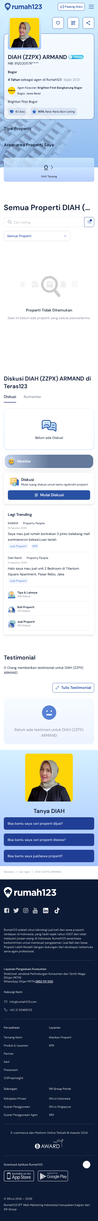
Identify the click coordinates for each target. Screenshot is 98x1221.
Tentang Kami (13, 1037)
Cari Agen (24, 871)
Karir (7, 1062)
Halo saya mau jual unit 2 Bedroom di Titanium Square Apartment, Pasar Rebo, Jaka (43, 571)
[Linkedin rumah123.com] (45, 910)
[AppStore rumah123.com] (19, 1176)
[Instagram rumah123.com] (26, 910)
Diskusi (10, 396)
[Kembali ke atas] (86, 1164)
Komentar (32, 396)
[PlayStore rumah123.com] (53, 1176)
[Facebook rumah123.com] (7, 910)
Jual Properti (18, 546)
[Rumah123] (23, 7)
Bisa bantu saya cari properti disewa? (37, 840)
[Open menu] (91, 7)
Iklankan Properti (60, 1037)
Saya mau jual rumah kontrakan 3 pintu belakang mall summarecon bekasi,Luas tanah (49, 537)
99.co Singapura (60, 1107)
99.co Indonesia (59, 1099)
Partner (9, 1054)
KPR (34, 546)
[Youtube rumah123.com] (35, 910)
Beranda (9, 871)
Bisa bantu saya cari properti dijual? (35, 823)
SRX (51, 1115)
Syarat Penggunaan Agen (21, 1115)
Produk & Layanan (16, 1045)
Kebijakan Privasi (15, 1099)
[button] (58, 23)
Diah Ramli (15, 558)
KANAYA (13, 523)
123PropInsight (13, 1078)
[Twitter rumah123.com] (16, 910)
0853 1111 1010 (44, 981)
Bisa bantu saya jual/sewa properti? (35, 856)
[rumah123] (49, 893)
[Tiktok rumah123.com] (57, 910)
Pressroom (11, 1070)
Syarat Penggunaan (17, 1107)
